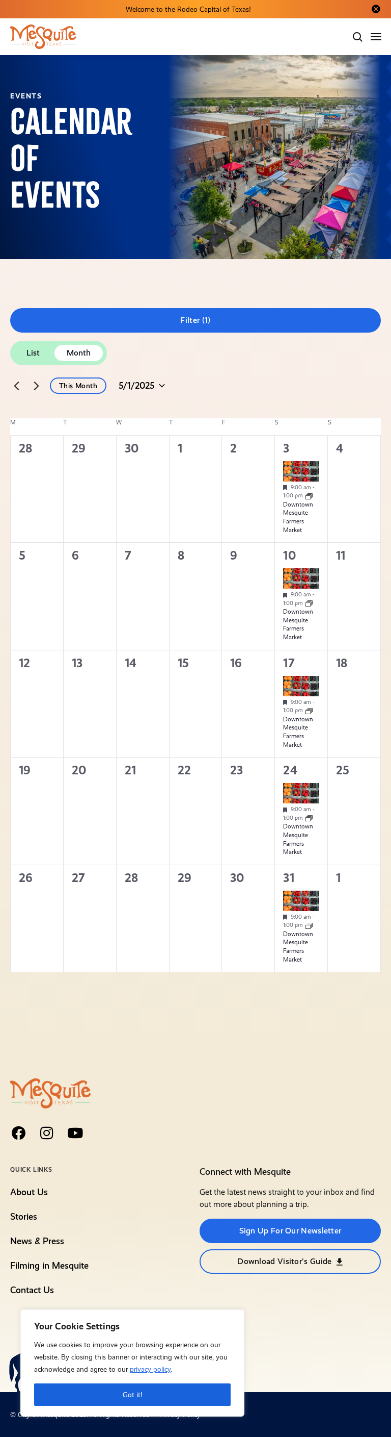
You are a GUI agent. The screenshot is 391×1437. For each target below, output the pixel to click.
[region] (132, 1363)
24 (290, 770)
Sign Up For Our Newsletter (290, 1231)
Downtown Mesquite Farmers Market (298, 517)
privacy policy (150, 1369)
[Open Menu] (377, 37)
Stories (23, 1216)
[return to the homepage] (51, 1092)
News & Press (37, 1241)
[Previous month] (16, 386)
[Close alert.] (376, 9)
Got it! (133, 1395)
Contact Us (32, 1289)
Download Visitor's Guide (284, 1261)
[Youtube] (75, 1133)
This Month (78, 386)
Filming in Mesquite (49, 1265)
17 (288, 663)
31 (288, 878)
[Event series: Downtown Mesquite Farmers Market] (309, 495)
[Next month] (36, 386)
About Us (29, 1192)
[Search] (357, 36)
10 (289, 555)
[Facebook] (18, 1133)
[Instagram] (47, 1133)
